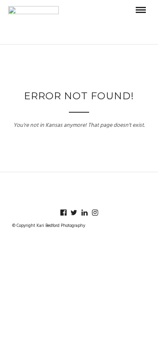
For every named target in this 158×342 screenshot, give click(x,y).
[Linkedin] (84, 213)
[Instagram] (95, 213)
